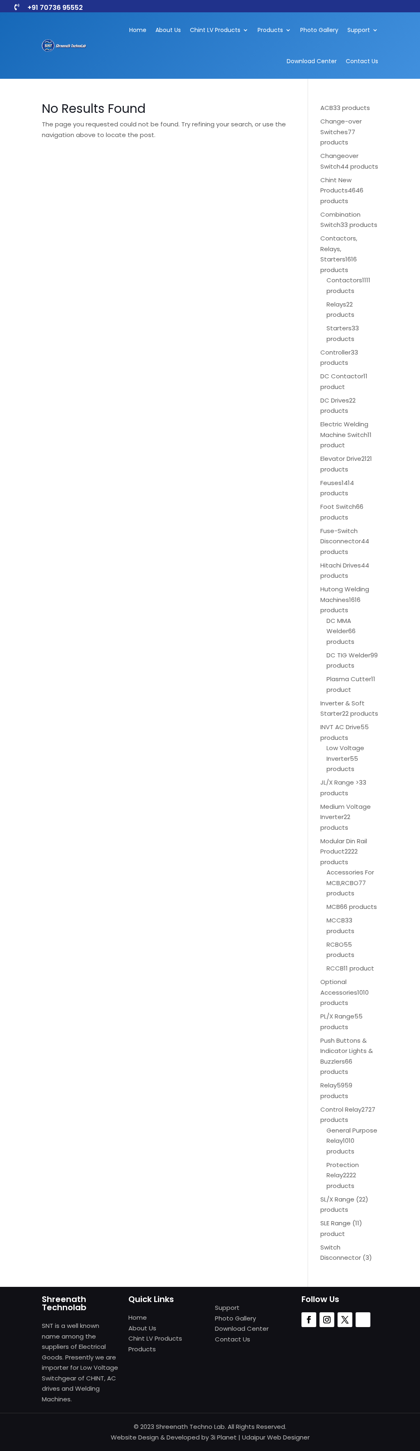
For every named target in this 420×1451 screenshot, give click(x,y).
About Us (168, 30)
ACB (326, 107)
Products (270, 30)
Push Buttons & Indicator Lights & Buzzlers (346, 1051)
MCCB (335, 920)
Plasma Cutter (348, 679)
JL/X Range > (339, 782)
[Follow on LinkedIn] (363, 1319)
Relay (328, 1085)
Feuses (331, 482)
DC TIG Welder (348, 655)
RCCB (335, 968)
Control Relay (340, 1109)
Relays (336, 304)
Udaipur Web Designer (276, 1437)
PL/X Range (337, 1016)
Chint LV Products (215, 30)
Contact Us (362, 61)
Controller (335, 352)
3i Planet (223, 1437)
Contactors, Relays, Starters (338, 248)
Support (358, 30)
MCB (333, 906)
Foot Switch (338, 506)
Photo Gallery (319, 30)
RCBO (335, 944)
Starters (339, 328)
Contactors (344, 280)
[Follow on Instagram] (327, 1319)
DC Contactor (341, 376)
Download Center (312, 61)
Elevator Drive (340, 458)
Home (137, 30)
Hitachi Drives (340, 565)
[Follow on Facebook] (308, 1319)
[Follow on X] (345, 1319)
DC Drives (334, 400)
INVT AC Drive (340, 727)
